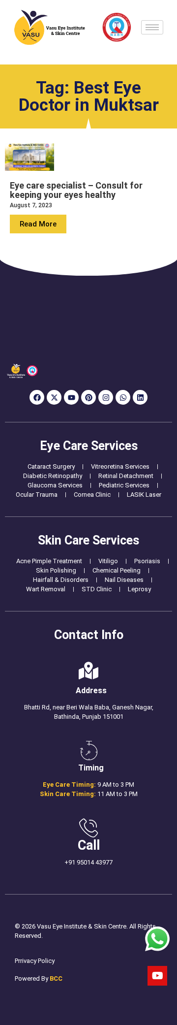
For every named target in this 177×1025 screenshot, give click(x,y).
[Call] (88, 828)
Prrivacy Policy (35, 960)
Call (89, 845)
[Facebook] (37, 397)
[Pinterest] (88, 397)
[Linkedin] (140, 397)
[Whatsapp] (123, 397)
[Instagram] (105, 397)
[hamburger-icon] (152, 27)
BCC (56, 978)
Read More (38, 224)
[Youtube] (71, 397)
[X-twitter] (54, 397)
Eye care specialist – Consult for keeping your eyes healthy (76, 190)
